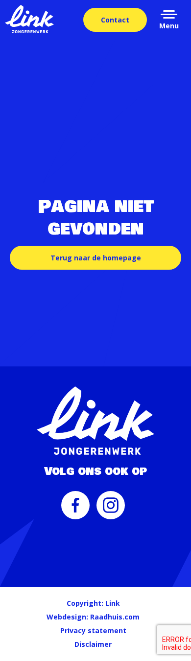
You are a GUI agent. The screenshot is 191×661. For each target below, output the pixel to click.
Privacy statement (93, 630)
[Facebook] (75, 509)
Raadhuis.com (115, 616)
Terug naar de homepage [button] (95, 257)
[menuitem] (75, 510)
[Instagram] (110, 509)
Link (112, 603)
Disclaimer (93, 644)
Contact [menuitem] (115, 19)
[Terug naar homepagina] (29, 19)
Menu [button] (169, 25)
